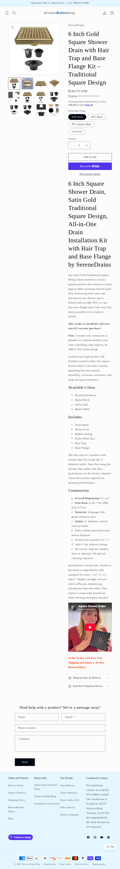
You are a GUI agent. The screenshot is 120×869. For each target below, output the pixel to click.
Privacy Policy (16, 785)
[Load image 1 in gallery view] (14, 83)
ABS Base (77, 117)
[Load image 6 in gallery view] (27, 97)
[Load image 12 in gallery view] (54, 110)
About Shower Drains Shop (45, 787)
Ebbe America (67, 807)
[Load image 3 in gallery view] (41, 83)
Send (25, 762)
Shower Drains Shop (31, 864)
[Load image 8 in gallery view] (54, 97)
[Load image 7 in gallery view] (41, 97)
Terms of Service (17, 792)
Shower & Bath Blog (45, 796)
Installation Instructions (47, 803)
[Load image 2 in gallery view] (27, 83)
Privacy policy (65, 864)
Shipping (72, 96)
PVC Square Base (81, 124)
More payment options (90, 174)
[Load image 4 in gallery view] (54, 83)
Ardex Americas (69, 792)
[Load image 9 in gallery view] (14, 110)
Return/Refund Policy (16, 809)
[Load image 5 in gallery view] (14, 97)
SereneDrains (67, 785)
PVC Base (96, 117)
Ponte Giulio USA (69, 800)
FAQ (10, 818)
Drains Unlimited (69, 814)
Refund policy (50, 864)
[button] (6, 13)
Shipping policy (98, 864)
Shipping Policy (16, 800)
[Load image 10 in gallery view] (27, 110)
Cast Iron (77, 131)
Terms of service (82, 864)
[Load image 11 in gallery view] (41, 110)
